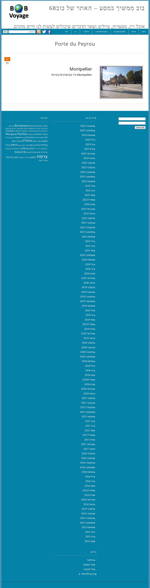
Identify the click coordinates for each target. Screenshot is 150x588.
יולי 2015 (89, 532)
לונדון (31, 148)
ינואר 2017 (88, 449)
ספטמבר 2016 (87, 467)
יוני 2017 (89, 425)
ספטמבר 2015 (87, 522)
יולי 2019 (89, 310)
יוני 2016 (89, 481)
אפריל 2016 (88, 490)
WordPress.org (89, 573)
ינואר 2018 (88, 393)
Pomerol (31, 134)
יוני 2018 (89, 370)
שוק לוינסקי (43, 160)
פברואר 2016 (87, 499)
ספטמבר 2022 (87, 176)
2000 (46, 126)
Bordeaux (21, 125)
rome (17, 137)
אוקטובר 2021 (87, 227)
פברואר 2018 (87, 388)
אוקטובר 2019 (87, 296)
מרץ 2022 (89, 204)
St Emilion (30, 137)
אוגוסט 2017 (88, 416)
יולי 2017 (89, 421)
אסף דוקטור (16, 141)
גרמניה (30, 145)
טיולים (86, 31)
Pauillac (22, 134)
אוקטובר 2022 (87, 172)
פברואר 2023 (87, 153)
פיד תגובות (89, 569)
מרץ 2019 (89, 329)
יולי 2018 (89, 365)
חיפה (14, 144)
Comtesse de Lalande (14, 128)
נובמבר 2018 (87, 347)
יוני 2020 (89, 268)
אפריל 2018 (88, 379)
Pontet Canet (41, 134)
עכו (27, 152)
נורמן (12, 149)
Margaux (11, 134)
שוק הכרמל (12, 157)
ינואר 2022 (88, 213)
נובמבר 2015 (87, 513)
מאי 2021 (89, 250)
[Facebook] (49, 32)
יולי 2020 (89, 264)
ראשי (143, 31)
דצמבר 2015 (88, 508)
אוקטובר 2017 (87, 407)
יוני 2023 (89, 144)
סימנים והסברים (119, 31)
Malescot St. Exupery (39, 131)
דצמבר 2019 (88, 287)
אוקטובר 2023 (87, 126)
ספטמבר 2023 (87, 130)
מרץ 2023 (89, 149)
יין (76, 31)
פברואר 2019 (87, 333)
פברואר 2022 (87, 209)
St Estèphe (40, 137)
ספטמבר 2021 (87, 232)
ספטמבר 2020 (87, 255)
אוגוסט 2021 (88, 236)
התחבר (90, 560)
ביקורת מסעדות (102, 31)
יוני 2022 (89, 190)
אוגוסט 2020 (88, 259)
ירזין (36, 149)
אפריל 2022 (88, 199)
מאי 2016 (89, 485)
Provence (10, 137)
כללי (66, 31)
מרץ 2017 (89, 439)
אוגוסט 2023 (88, 135)
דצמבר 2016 (88, 453)
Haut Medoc (29, 128)
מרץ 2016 (89, 495)
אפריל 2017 (88, 435)
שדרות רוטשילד (24, 157)
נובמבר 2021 (87, 222)
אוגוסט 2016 (88, 472)
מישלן (24, 148)
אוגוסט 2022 (88, 181)
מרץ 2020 (89, 273)
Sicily (23, 137)
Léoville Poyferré (21, 131)
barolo (11, 126)
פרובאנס (20, 152)
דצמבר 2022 (88, 162)
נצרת (7, 149)
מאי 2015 (89, 541)
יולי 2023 (89, 139)
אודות (133, 31)
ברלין (37, 145)
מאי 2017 (89, 430)
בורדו (44, 144)
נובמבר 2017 (87, 402)
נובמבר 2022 (87, 167)
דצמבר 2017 (88, 398)
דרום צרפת (22, 145)
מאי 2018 (89, 375)
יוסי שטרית (43, 149)
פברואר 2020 (87, 278)
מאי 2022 (89, 195)
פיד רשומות (88, 564)
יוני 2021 (89, 245)
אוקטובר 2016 (87, 462)
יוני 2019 (89, 315)
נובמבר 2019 (87, 292)
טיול (8, 145)
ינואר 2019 (88, 338)
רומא (34, 157)
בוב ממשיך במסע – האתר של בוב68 (97, 8)
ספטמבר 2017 (87, 412)
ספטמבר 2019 (87, 301)
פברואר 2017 (87, 444)
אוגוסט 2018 (88, 361)
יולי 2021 (89, 241)
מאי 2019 (89, 319)
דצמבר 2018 (88, 342)
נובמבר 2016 (87, 458)
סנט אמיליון (35, 152)
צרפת (42, 156)
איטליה (27, 141)
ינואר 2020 (88, 282)
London (10, 130)
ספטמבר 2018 (87, 356)
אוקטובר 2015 (87, 518)
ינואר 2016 (88, 504)
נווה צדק (17, 149)
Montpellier (81, 69)
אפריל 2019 (88, 324)
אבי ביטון (37, 141)
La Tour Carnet (41, 128)
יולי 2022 (89, 185)
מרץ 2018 (89, 384)
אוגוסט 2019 (88, 305)
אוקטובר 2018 (87, 352)
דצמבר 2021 (88, 218)
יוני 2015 (89, 536)
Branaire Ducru (35, 126)
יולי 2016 (89, 476)
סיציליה (44, 152)
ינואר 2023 (88, 158)
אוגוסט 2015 (88, 527)
